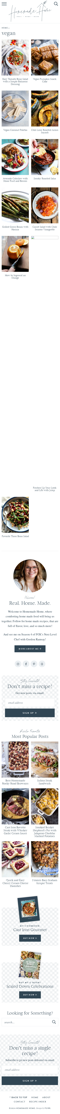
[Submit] (54, 1022)
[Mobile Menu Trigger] (5, 6)
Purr (47, 1108)
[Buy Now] (30, 909)
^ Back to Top (18, 1097)
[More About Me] (30, 576)
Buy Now (29, 938)
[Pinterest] (34, 664)
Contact (19, 1101)
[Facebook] (26, 664)
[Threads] (42, 664)
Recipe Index (37, 1101)
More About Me (29, 648)
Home (5, 27)
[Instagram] (18, 664)
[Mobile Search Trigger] (55, 6)
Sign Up (29, 713)
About (46, 1097)
